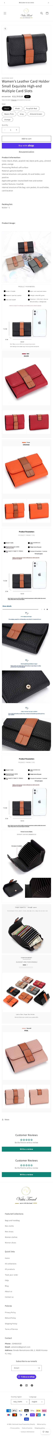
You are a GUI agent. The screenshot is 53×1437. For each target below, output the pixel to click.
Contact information (27, 1432)
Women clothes (11, 1237)
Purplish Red (31, 108)
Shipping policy (40, 1428)
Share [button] (7, 1119)
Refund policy (41, 1424)
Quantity (5, 125)
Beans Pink (9, 114)
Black (6, 108)
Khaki (17, 108)
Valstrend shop (17, 1424)
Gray (22, 114)
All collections (10, 1264)
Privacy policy (15, 1428)
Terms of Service (11, 1329)
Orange (7, 119)
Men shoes (9, 1231)
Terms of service (27, 1428)
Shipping (13, 100)
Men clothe (9, 1226)
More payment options (26, 151)
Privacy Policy (10, 1312)
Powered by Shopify (28, 1424)
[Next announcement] (48, 2)
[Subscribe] (39, 1368)
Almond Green (36, 114)
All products (10, 1269)
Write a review (26, 1149)
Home (7, 1258)
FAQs (7, 1280)
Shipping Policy (11, 1324)
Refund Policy (10, 1318)
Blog (7, 1286)
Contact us (9, 1297)
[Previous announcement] (4, 2)
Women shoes (10, 1243)
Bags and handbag (12, 1220)
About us (8, 1291)
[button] (5, 13)
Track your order (11, 1275)
